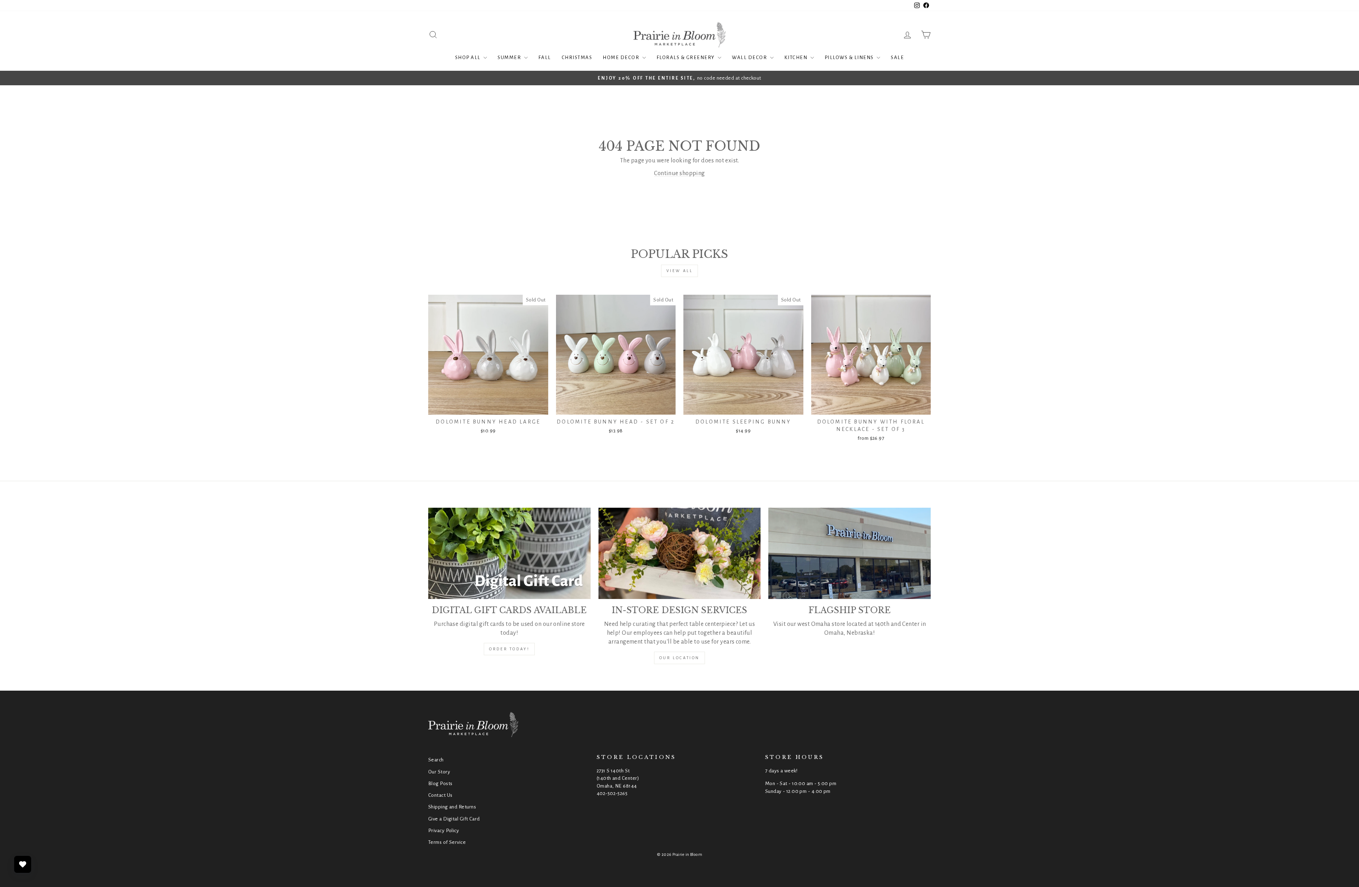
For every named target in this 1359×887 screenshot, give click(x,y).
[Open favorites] (22, 864)
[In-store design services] (679, 553)
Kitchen (796, 57)
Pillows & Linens (850, 57)
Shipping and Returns (452, 807)
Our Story (439, 771)
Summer (510, 57)
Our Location (679, 658)
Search (436, 759)
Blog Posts (440, 783)
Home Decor (622, 57)
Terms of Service (447, 842)
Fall (544, 57)
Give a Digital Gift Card (454, 819)
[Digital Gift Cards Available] (509, 553)
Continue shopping (679, 173)
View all (679, 271)
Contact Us (440, 795)
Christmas (577, 57)
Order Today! (509, 649)
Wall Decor (750, 57)
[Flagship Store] (849, 553)
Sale (897, 57)
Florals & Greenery (686, 57)
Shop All (468, 57)
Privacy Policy (443, 830)
